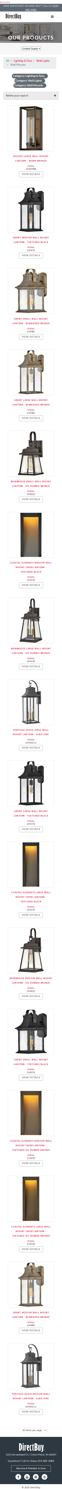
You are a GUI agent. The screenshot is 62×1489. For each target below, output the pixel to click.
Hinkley (30, 166)
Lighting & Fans (23, 61)
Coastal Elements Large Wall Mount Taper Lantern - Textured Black (31, 897)
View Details (31, 174)
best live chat (5, 2)
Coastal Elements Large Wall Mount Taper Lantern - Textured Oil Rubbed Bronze (31, 1231)
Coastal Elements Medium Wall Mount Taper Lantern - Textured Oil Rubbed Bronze (31, 1145)
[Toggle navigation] (52, 16)
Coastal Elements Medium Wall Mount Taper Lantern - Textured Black (31, 567)
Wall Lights (43, 61)
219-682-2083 (46, 1461)
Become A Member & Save (31, 1468)
